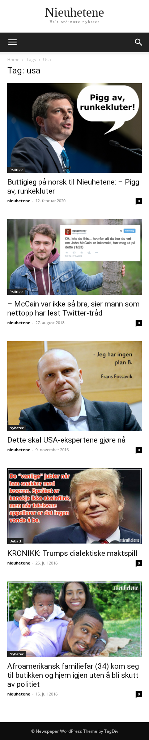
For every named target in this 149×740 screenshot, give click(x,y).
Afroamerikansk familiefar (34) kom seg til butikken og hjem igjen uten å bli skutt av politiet (73, 675)
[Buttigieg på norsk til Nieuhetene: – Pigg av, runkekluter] (74, 128)
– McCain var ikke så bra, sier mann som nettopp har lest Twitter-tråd (73, 308)
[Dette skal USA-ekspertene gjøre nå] (74, 386)
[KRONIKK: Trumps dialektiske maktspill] (74, 506)
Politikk (16, 169)
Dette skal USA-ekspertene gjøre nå (66, 440)
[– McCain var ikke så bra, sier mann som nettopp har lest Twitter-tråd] (74, 257)
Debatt (15, 541)
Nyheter (16, 427)
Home (13, 59)
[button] (12, 42)
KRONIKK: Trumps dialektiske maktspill (72, 553)
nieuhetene (18, 200)
